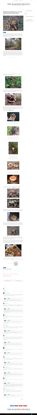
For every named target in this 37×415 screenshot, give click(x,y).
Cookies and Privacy (20, 412)
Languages (26, 13)
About (17, 412)
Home (15, 412)
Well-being (26, 14)
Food (3, 10)
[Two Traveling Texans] (11, 263)
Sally (8, 383)
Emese (5, 335)
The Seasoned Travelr (18, 4)
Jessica (4, 14)
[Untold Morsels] (16, 263)
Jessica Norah (6, 303)
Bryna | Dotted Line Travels (8, 367)
